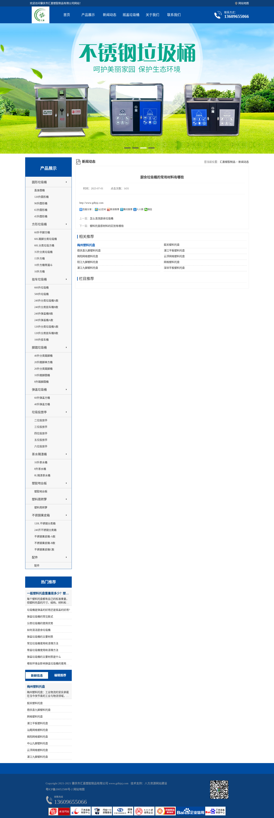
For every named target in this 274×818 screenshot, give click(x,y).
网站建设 (161, 783)
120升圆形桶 (41, 197)
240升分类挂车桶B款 (46, 307)
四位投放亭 (40, 433)
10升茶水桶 (40, 462)
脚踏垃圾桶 (39, 347)
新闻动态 (109, 15)
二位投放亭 (40, 420)
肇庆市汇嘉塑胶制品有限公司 (90, 783)
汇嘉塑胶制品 (227, 162)
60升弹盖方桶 (42, 397)
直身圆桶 (39, 190)
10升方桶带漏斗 (43, 265)
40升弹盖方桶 (42, 404)
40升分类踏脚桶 (43, 355)
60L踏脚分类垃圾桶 (45, 239)
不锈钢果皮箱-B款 (44, 543)
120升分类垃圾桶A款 (46, 326)
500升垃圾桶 (41, 294)
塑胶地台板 (39, 483)
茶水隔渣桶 (39, 454)
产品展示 (88, 15)
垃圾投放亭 (39, 412)
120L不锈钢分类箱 (45, 523)
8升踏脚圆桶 (41, 381)
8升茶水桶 (40, 469)
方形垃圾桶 (39, 224)
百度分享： (88, 209)
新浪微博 (114, 209)
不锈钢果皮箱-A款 (44, 536)
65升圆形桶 (40, 210)
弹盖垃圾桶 (39, 389)
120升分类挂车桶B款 (46, 333)
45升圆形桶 (40, 216)
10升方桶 (39, 271)
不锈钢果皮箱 (41, 515)
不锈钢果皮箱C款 (44, 549)
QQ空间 (102, 209)
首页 (66, 15)
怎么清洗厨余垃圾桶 (101, 218)
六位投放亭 (40, 446)
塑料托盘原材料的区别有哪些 (107, 226)
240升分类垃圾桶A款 (46, 300)
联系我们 (174, 15)
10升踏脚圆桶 (42, 375)
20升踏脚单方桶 (43, 362)
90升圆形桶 (40, 203)
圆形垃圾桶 (39, 182)
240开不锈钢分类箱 (45, 530)
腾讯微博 (127, 209)
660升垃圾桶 (41, 287)
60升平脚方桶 (42, 232)
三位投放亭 (40, 426)
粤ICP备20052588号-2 (59, 789)
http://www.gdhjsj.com (91, 202)
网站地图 (243, 3)
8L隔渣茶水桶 (42, 475)
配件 (35, 557)
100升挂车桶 (41, 339)
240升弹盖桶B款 (43, 313)
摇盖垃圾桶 (131, 15)
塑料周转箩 (39, 499)
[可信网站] (166, 814)
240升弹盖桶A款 (43, 320)
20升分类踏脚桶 (43, 368)
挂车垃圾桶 (39, 279)
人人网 (140, 209)
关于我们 (152, 15)
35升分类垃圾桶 (43, 252)
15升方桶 (39, 258)
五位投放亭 (40, 440)
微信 (150, 209)
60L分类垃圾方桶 (44, 245)
